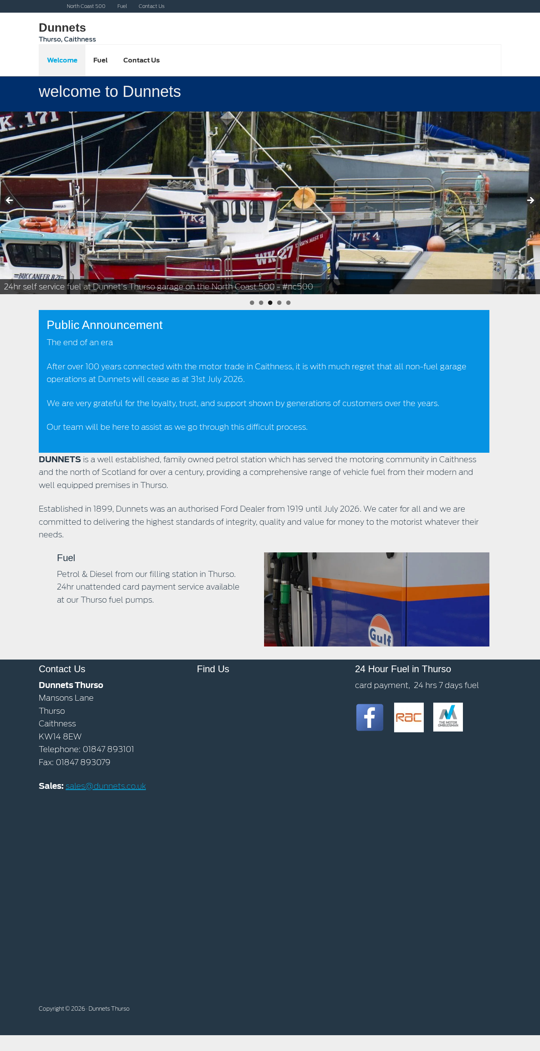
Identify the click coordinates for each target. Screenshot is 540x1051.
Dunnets (62, 27)
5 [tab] (288, 303)
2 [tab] (261, 303)
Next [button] (530, 201)
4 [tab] (279, 303)
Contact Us (151, 6)
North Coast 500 (86, 6)
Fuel (122, 6)
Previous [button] (10, 201)
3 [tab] (270, 303)
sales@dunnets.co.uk (106, 786)
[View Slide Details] (270, 203)
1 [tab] (252, 303)
